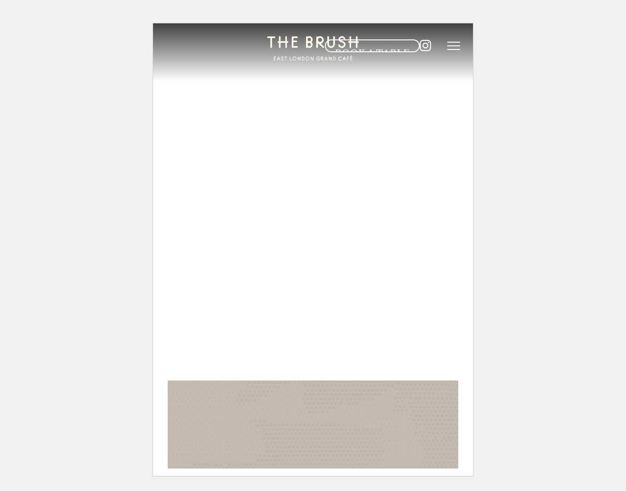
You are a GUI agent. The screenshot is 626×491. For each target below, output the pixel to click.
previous (284, 365)
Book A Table (372, 50)
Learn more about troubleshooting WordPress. (248, 450)
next (354, 365)
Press (365, 87)
